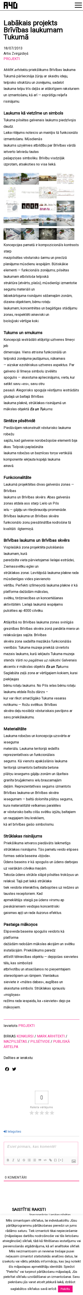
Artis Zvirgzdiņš (16, 53)
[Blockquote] (39, 1160)
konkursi (25, 1036)
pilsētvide (40, 1041)
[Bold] (7, 1160)
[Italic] (13, 1160)
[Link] (50, 1160)
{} (55, 1160)
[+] (60, 1160)
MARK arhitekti (51, 1036)
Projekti (12, 59)
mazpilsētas (15, 1041)
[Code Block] (45, 1160)
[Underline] (18, 1160)
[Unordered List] (34, 1160)
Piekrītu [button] (65, 1289)
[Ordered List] (29, 1160)
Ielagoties (14, 1131)
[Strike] (23, 1160)
